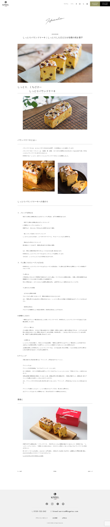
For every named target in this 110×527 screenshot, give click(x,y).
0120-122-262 (40, 511)
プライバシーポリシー (42, 518)
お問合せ (64, 518)
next (21, 471)
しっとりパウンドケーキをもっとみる (33, 455)
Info (72, 4)
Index (54, 471)
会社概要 (55, 518)
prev (89, 471)
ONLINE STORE (105, 3)
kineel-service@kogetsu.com (65, 511)
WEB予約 (95, 4)
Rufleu (66, 4)
